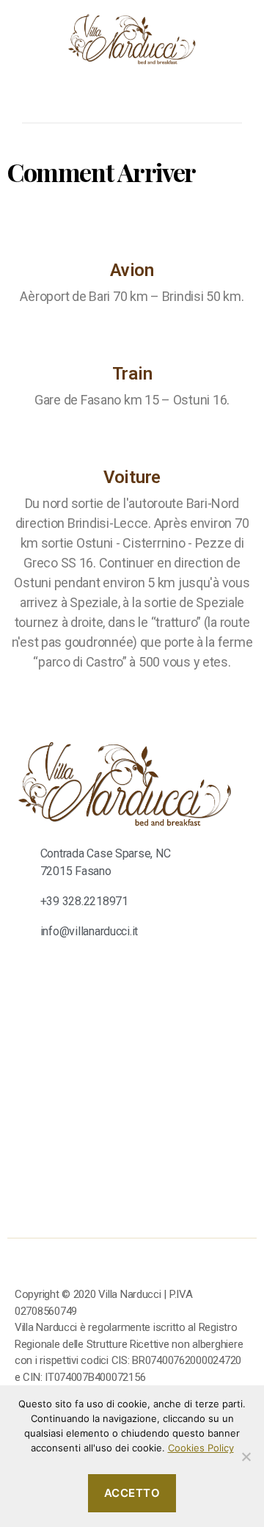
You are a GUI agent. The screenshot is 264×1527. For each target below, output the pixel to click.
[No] (245, 1456)
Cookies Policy (201, 1448)
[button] (40, 94)
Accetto (132, 1493)
